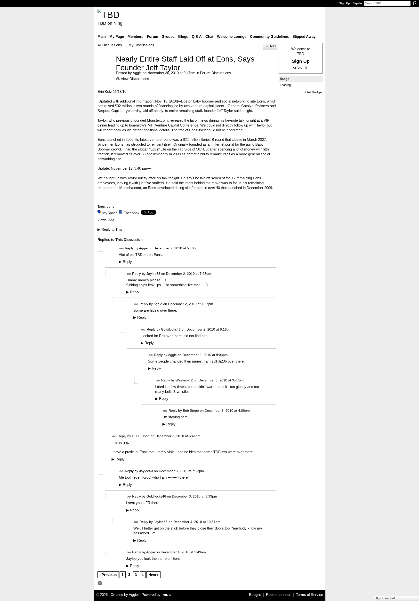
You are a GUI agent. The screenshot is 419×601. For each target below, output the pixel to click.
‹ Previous (108, 575)
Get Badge (313, 92)
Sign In (357, 3)
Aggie (137, 73)
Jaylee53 (153, 274)
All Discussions (109, 45)
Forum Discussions (215, 73)
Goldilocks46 (171, 329)
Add (273, 46)
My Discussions (141, 45)
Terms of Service (309, 595)
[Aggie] (105, 68)
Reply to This (109, 229)
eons (110, 206)
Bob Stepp (191, 410)
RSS (100, 583)
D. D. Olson (141, 436)
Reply (125, 262)
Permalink (121, 248)
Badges (255, 595)
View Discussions (135, 79)
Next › (153, 575)
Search (414, 3)
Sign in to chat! (385, 598)
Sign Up (344, 3)
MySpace (110, 213)
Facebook (131, 213)
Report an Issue (278, 595)
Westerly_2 (184, 380)
